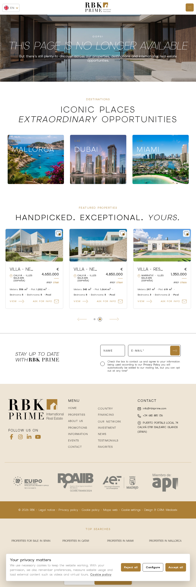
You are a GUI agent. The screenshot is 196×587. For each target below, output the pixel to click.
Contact (75, 447)
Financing (106, 414)
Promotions (77, 427)
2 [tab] (102, 319)
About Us (75, 421)
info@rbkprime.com (154, 408)
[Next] (114, 319)
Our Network (109, 421)
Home (72, 408)
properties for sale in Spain (30, 540)
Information (78, 434)
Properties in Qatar (75, 540)
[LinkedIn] (29, 438)
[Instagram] (20, 438)
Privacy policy (68, 510)
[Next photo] (58, 245)
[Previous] (82, 319)
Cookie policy (91, 510)
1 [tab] (96, 319)
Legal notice (47, 510)
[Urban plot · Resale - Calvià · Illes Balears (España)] (34, 245)
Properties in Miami (120, 540)
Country (105, 408)
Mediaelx (171, 510)
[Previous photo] (10, 245)
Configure (153, 567)
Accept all (175, 567)
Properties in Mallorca (165, 540)
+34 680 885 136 (152, 415)
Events (73, 440)
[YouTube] (38, 438)
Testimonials (108, 440)
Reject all (131, 567)
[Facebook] (11, 438)
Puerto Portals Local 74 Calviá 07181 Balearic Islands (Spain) (158, 427)
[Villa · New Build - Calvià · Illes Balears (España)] (162, 245)
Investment (107, 427)
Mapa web (110, 510)
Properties (76, 414)
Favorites (105, 447)
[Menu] (190, 7)
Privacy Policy (152, 364)
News (102, 434)
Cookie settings (130, 510)
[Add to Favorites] (58, 233)
